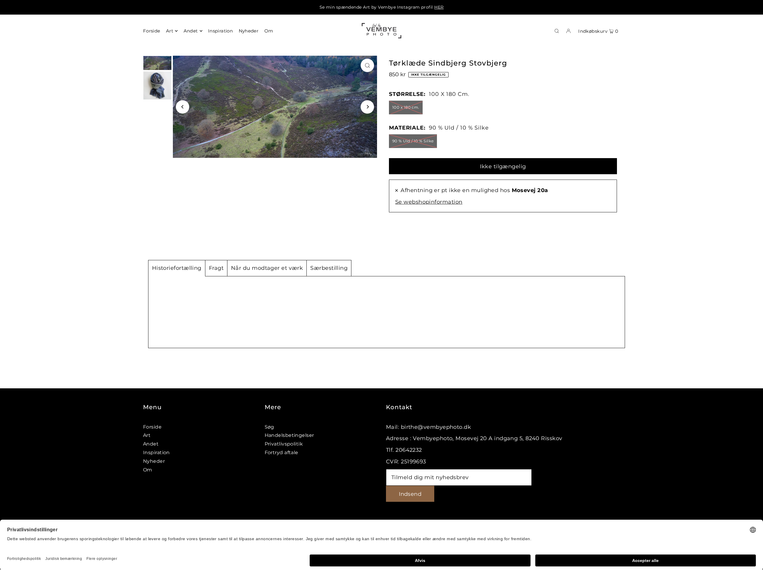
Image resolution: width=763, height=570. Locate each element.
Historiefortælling (176, 268)
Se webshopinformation (428, 202)
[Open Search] (557, 30)
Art (147, 435)
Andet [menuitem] (191, 31)
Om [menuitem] (268, 31)
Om (147, 470)
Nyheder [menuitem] (249, 31)
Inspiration (156, 452)
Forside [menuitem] (151, 31)
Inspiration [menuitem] (220, 31)
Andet (151, 444)
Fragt (216, 268)
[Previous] (182, 106)
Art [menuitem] (169, 31)
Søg (269, 427)
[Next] (367, 106)
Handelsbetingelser (289, 435)
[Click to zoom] (367, 65)
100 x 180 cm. (405, 107)
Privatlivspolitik (284, 444)
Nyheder (154, 461)
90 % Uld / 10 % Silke (413, 140)
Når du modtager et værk (267, 268)
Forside (152, 427)
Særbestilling (329, 268)
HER (438, 7)
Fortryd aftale (281, 452)
